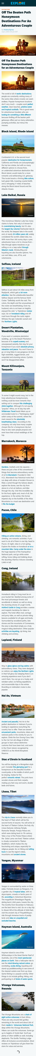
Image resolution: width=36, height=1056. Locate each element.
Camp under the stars (22, 549)
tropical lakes (19, 891)
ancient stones (20, 854)
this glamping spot (20, 767)
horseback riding (18, 313)
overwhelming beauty (12, 226)
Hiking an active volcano (11, 536)
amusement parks (9, 732)
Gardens (5, 467)
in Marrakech (11, 475)
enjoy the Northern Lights (24, 671)
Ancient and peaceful (10, 721)
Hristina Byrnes (9, 30)
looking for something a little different (16, 114)
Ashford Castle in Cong (11, 607)
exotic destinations (23, 93)
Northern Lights (11, 321)
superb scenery (19, 341)
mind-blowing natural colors (19, 963)
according (8, 897)
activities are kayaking (10, 631)
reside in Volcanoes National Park (19, 1025)
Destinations (6, 9)
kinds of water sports (24, 979)
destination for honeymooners (20, 160)
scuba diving (16, 966)
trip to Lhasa (10, 817)
